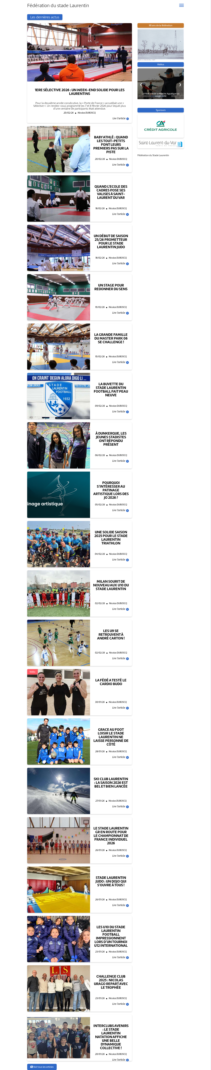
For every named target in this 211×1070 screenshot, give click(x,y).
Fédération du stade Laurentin (58, 5)
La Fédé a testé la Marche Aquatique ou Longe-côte (160, 94)
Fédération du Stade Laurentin (153, 155)
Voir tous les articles (43, 1066)
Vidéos (160, 64)
